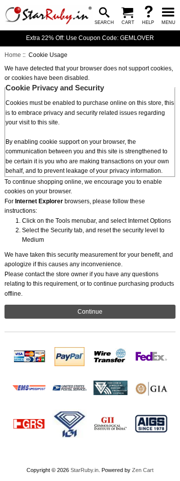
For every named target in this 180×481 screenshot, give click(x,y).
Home (12, 55)
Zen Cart (143, 470)
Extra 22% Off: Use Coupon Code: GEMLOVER (90, 37)
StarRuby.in (84, 470)
